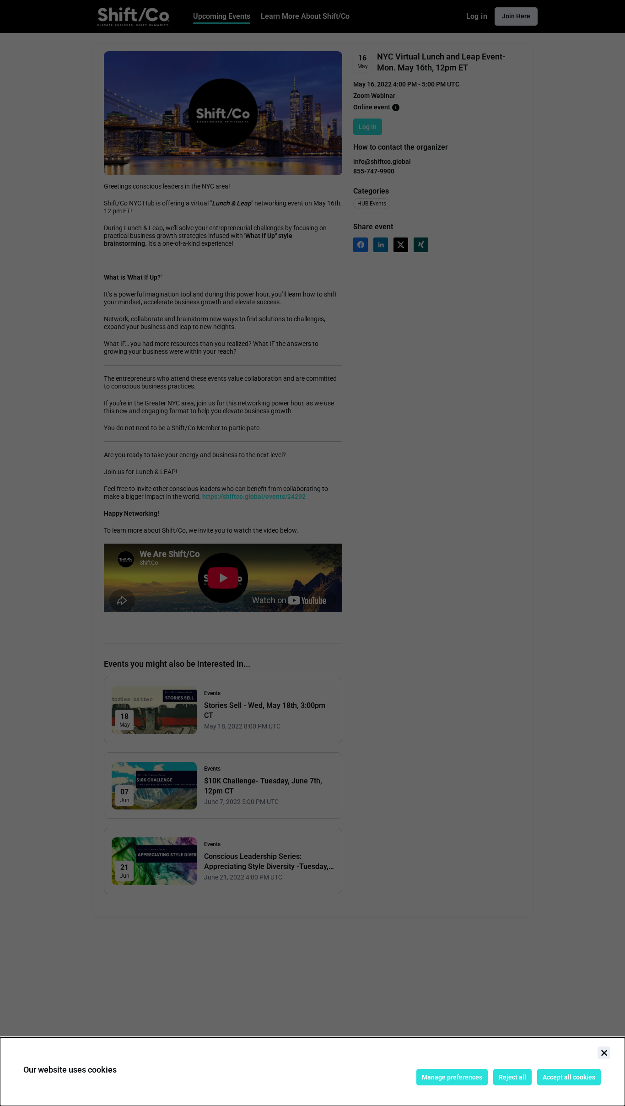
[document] (312, 1071)
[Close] (604, 1053)
